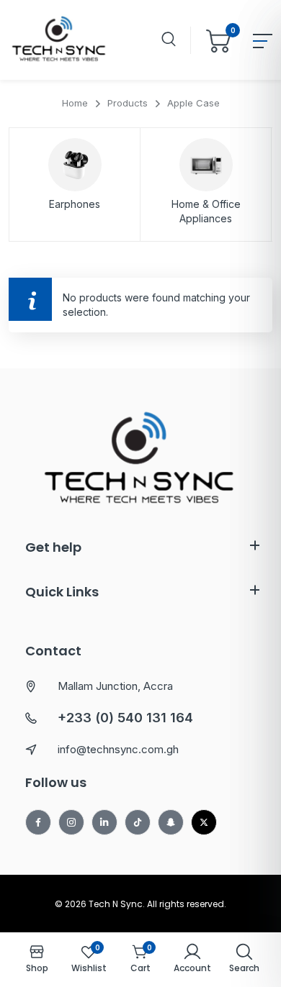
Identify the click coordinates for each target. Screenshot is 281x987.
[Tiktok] (138, 822)
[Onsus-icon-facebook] (38, 822)
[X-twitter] (204, 822)
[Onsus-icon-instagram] (71, 822)
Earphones (74, 204)
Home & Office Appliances (206, 211)
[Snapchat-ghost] (171, 822)
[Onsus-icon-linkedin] (104, 822)
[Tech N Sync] (59, 39)
